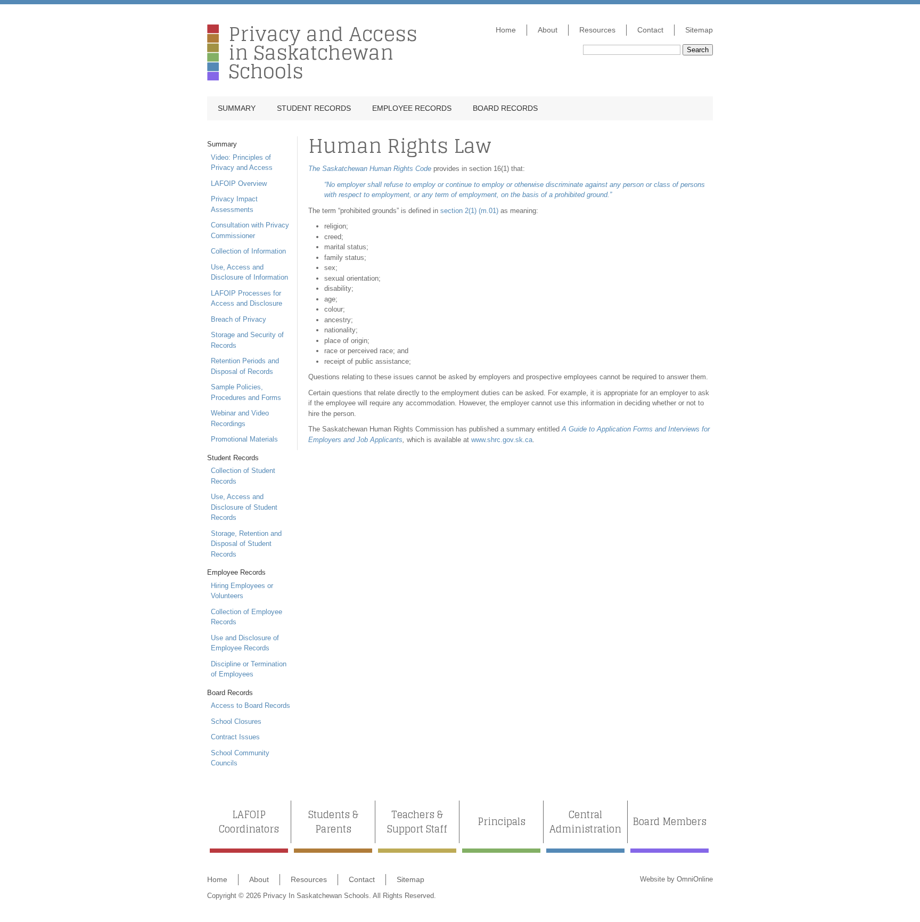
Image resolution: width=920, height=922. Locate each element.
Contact (650, 30)
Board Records (505, 108)
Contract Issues (235, 737)
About (547, 30)
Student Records (314, 108)
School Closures (236, 721)
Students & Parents (333, 821)
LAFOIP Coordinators (249, 821)
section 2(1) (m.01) (469, 211)
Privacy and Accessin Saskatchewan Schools (322, 52)
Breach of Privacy (238, 319)
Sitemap (699, 30)
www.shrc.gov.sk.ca (501, 440)
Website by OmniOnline (676, 879)
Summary (237, 108)
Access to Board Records (250, 705)
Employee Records (411, 108)
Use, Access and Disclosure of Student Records (244, 507)
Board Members (669, 821)
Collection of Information (248, 251)
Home (506, 30)
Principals (501, 821)
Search (698, 50)
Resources (597, 30)
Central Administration (585, 821)
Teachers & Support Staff (417, 821)
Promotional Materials (244, 439)
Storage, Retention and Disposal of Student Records (246, 543)
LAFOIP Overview (239, 183)
